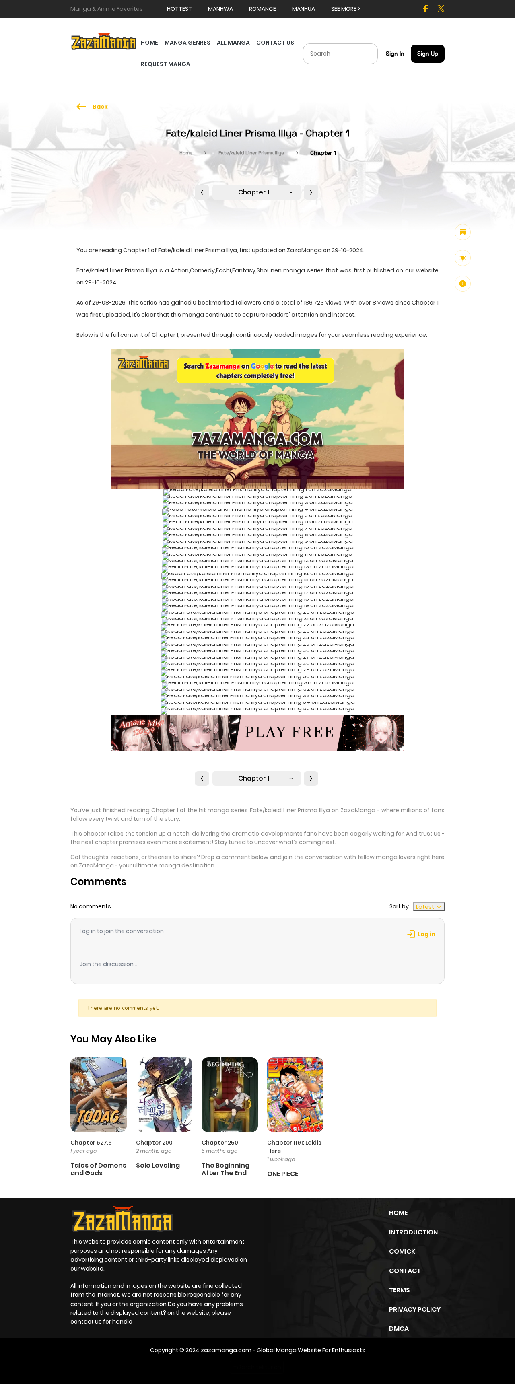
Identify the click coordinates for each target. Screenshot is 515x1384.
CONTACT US (275, 43)
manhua (303, 9)
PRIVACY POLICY (415, 1309)
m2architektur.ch (256, 1367)
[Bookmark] (463, 232)
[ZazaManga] (104, 41)
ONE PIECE (282, 1173)
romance (262, 9)
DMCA (399, 1328)
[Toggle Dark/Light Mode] (463, 258)
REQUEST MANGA (165, 64)
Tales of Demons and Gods (98, 1169)
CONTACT (405, 1270)
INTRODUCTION (413, 1232)
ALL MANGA (233, 43)
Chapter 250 (220, 1143)
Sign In (395, 53)
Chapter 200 (154, 1143)
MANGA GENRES (187, 43)
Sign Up (427, 53)
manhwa (220, 9)
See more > (345, 9)
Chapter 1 (254, 192)
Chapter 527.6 (91, 1143)
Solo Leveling (158, 1165)
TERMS (399, 1290)
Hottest (179, 9)
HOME (149, 43)
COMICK (402, 1251)
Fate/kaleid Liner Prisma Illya (251, 153)
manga (193, 315)
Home (185, 153)
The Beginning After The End (225, 1169)
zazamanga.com (226, 1350)
